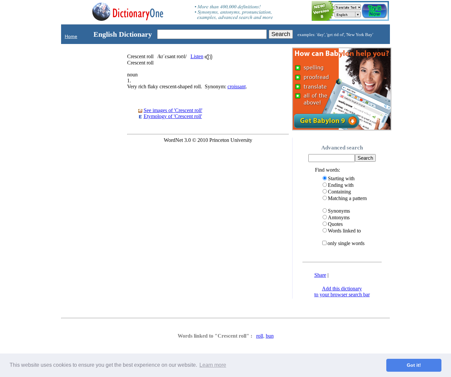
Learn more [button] (212, 365)
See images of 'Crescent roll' (173, 110)
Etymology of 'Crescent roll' (173, 116)
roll (259, 336)
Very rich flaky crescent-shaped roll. (187, 86)
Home (71, 36)
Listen (197, 56)
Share (320, 275)
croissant (236, 86)
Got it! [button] (414, 365)
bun (270, 336)
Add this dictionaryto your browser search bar (342, 291)
